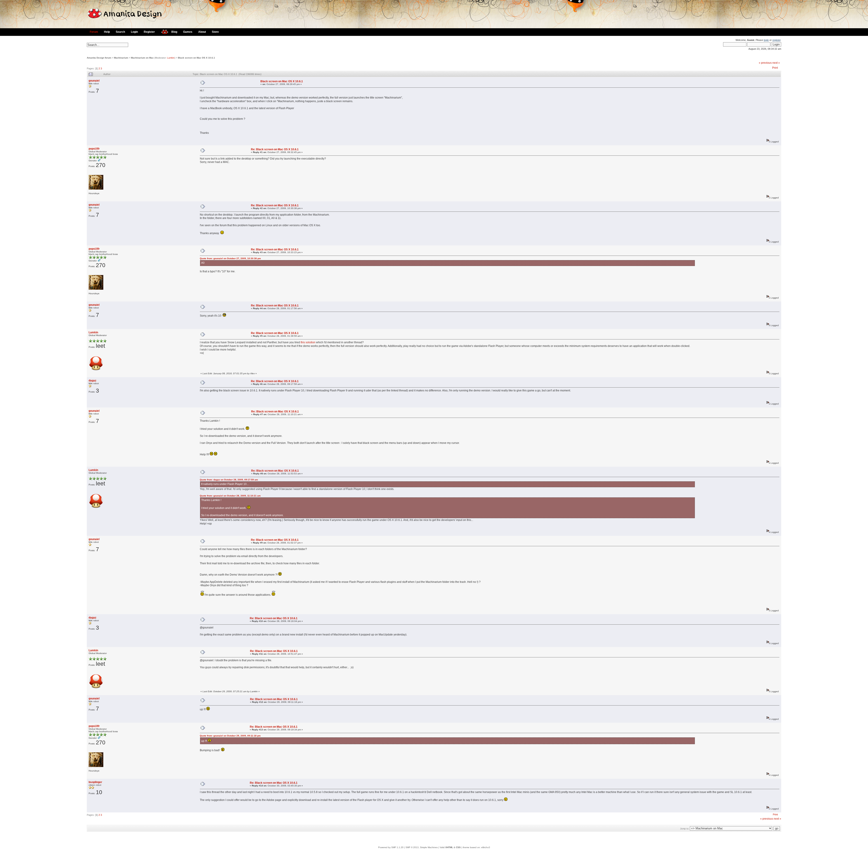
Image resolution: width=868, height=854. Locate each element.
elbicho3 (485, 847)
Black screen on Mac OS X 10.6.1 (196, 57)
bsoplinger (95, 782)
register (776, 40)
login (766, 40)
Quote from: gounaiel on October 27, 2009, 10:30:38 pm (230, 258)
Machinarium (121, 57)
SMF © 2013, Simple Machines (422, 847)
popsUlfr (94, 148)
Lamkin (171, 57)
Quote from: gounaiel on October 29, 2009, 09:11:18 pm (230, 735)
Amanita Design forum (99, 57)
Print (775, 67)
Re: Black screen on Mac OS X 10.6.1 (275, 149)
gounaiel (94, 80)
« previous (765, 62)
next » (776, 62)
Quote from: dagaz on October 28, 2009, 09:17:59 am (229, 479)
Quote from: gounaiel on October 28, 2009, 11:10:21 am (230, 495)
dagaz (92, 380)
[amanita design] (163, 31)
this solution (308, 342)
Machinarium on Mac (142, 57)
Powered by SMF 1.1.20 (390, 847)
